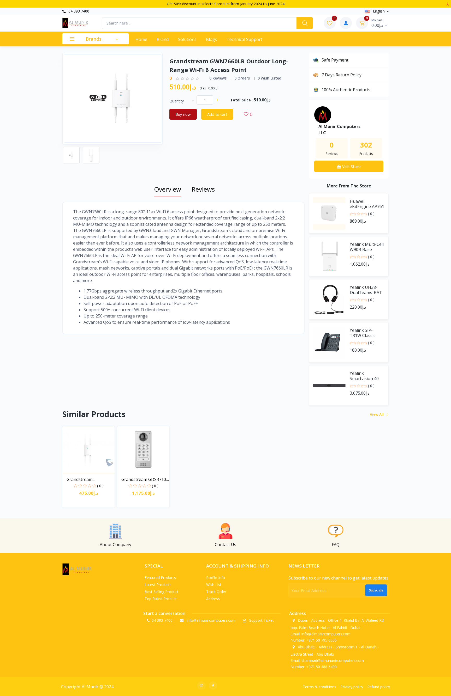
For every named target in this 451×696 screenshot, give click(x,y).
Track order (216, 591)
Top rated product (161, 598)
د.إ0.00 (377, 23)
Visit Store (351, 166)
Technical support (244, 39)
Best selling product (162, 591)
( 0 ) (371, 213)
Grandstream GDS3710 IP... (143, 480)
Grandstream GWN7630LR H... (82, 480)
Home (141, 39)
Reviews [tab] (203, 189)
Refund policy (378, 686)
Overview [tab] (167, 189)
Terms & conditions (319, 686)
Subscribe (376, 590)
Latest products (158, 584)
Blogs (211, 39)
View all (377, 414)
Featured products (160, 577)
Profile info (215, 577)
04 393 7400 (78, 11)
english (379, 11)
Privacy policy (351, 686)
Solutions (187, 39)
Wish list (213, 584)
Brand (163, 39)
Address (213, 598)
